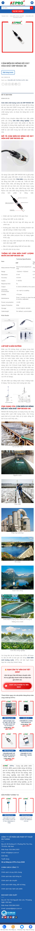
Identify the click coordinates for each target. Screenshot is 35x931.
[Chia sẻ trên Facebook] (3, 84)
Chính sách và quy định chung (11, 872)
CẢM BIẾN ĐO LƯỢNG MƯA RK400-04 (26, 721)
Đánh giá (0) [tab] (5, 98)
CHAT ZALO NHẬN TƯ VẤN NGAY (19, 686)
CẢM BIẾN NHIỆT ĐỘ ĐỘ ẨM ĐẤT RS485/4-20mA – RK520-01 (9, 755)
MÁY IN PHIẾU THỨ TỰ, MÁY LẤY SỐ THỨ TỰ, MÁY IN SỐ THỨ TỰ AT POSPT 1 (9, 723)
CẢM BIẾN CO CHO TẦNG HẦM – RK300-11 (26, 755)
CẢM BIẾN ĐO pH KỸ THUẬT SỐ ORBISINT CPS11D (26, 819)
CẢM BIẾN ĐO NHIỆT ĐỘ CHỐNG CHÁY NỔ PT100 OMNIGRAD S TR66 (9, 820)
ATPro (12, 766)
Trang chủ (4, 16)
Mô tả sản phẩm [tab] (6, 94)
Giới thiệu (4, 856)
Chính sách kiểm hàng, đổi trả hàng (13, 884)
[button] (3, 2)
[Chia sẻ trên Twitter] (6, 84)
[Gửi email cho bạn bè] (9, 84)
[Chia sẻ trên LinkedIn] (15, 84)
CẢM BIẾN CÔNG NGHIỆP (17, 16)
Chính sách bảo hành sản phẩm (12, 889)
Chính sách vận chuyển (9, 880)
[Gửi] (31, 7)
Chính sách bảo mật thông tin (11, 876)
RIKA (27, 80)
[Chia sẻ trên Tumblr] (19, 84)
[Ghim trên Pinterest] (12, 84)
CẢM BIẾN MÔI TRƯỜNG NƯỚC (16, 80)
